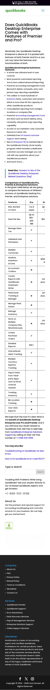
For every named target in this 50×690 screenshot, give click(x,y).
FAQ (9, 573)
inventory (11, 99)
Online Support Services (18, 628)
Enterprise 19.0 (20, 142)
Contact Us (12, 593)
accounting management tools (30, 115)
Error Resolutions (15, 612)
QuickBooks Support (16, 608)
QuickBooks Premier (16, 604)
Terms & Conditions (16, 585)
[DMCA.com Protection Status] (9, 529)
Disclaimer (12, 589)
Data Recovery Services (18, 616)
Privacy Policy (13, 577)
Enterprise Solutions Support (20, 624)
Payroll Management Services (20, 620)
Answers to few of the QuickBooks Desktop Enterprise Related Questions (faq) (24, 173)
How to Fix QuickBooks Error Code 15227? (25, 458)
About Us (11, 569)
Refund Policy (13, 581)
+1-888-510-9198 (24, 438)
